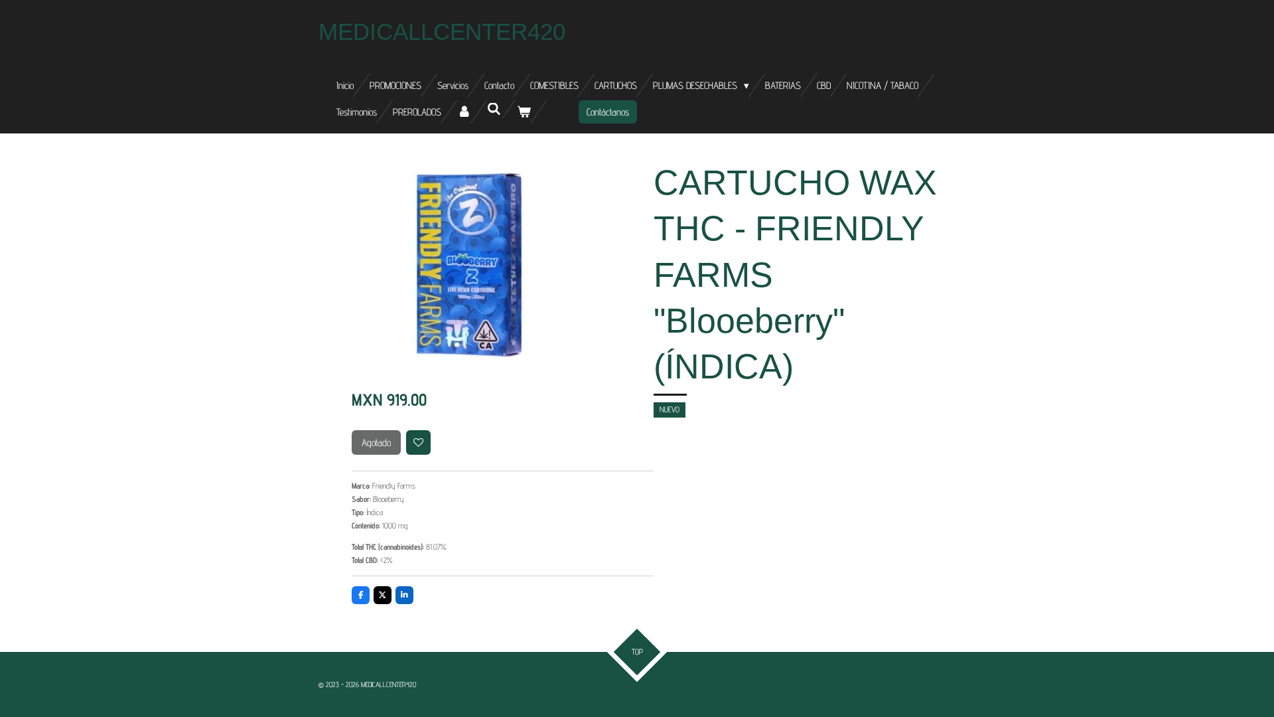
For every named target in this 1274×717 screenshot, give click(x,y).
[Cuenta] (464, 111)
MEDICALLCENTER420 (441, 31)
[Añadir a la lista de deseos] (418, 442)
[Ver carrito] (524, 111)
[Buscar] (494, 109)
